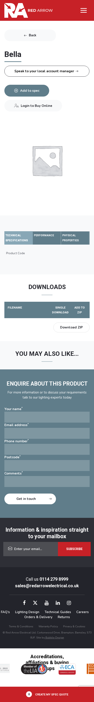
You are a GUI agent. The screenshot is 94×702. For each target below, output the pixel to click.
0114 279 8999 (54, 579)
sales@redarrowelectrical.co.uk (47, 585)
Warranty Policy (48, 626)
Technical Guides (58, 612)
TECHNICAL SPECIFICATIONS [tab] (16, 238)
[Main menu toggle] (84, 10)
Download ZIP (71, 327)
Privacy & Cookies (74, 626)
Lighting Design (27, 612)
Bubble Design (54, 637)
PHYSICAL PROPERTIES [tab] (70, 238)
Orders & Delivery (38, 617)
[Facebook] (24, 603)
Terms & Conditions (21, 626)
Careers (82, 612)
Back (32, 35)
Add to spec (29, 90)
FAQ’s (5, 612)
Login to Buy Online (36, 106)
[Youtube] (47, 603)
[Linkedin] (58, 603)
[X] (35, 603)
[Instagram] (69, 603)
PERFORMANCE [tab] (44, 235)
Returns (64, 617)
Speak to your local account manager (44, 71)
